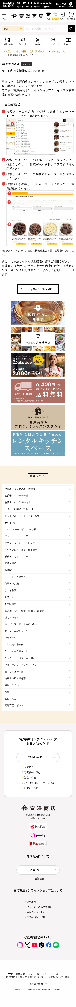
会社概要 (39, 878)
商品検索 (20, 974)
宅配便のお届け (32, 772)
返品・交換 (30, 777)
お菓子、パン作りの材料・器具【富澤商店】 (25, 51)
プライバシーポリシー (38, 917)
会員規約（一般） (36, 912)
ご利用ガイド (34, 901)
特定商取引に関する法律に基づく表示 (26, 977)
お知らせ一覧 (58, 51)
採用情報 (65, 977)
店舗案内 (53, 977)
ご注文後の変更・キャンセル (39, 782)
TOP (10, 974)
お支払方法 (30, 767)
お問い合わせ (31, 787)
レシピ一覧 (33, 974)
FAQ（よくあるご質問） (39, 906)
